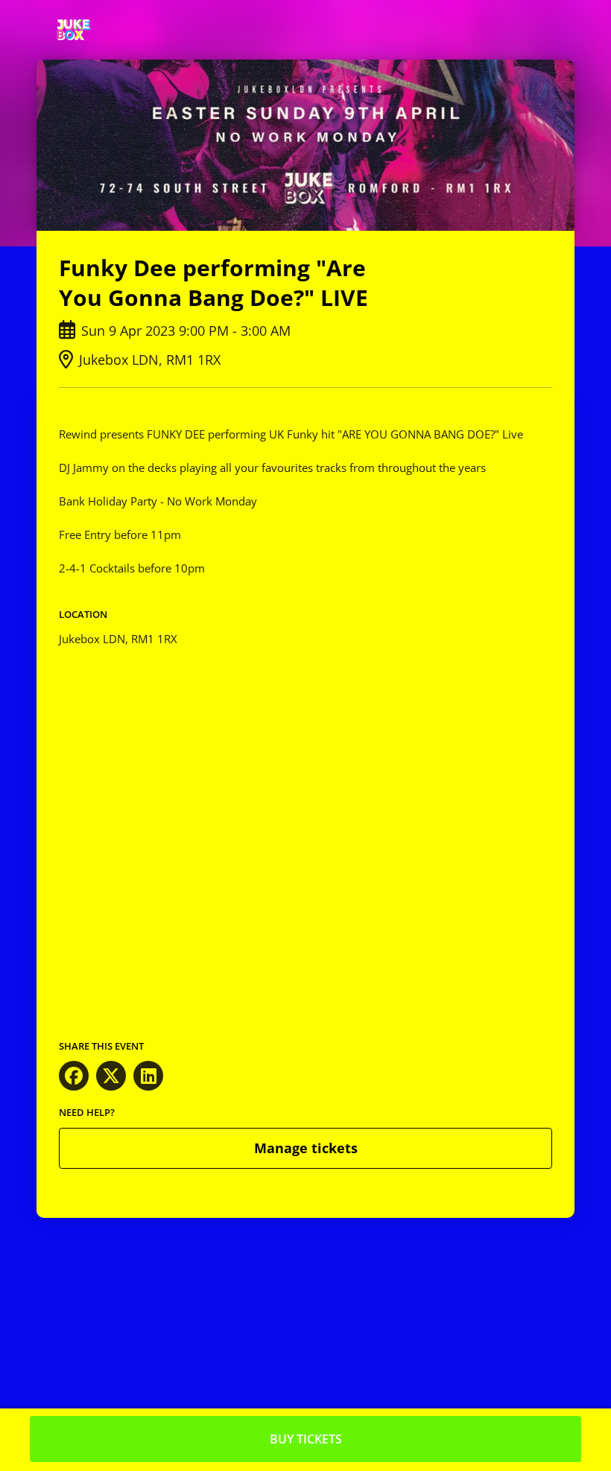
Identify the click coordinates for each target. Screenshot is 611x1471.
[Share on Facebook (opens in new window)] (74, 1076)
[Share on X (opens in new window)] (111, 1076)
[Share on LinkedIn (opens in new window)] (148, 1076)
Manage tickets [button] (306, 1148)
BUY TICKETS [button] (306, 1439)
